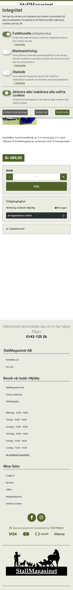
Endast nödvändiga (15, 112)
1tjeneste (19, 44)
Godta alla (62, 112)
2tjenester (19, 65)
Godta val (41, 112)
